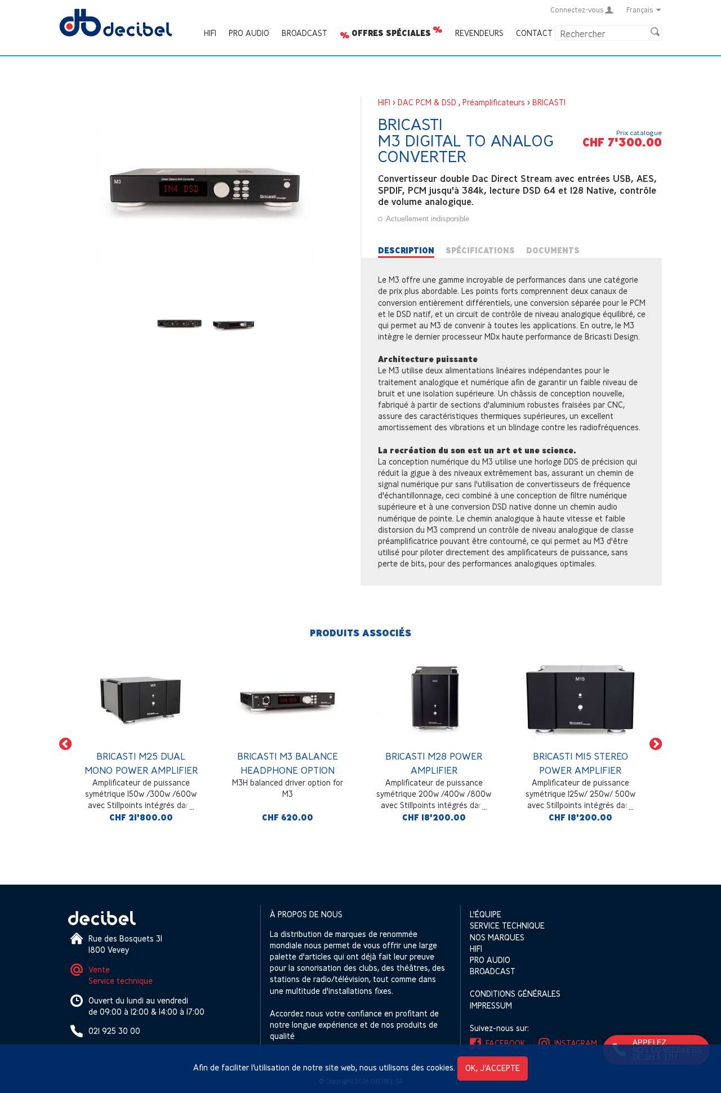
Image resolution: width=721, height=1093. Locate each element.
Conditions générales (515, 993)
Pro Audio (249, 33)
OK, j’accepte (492, 1068)
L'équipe (485, 914)
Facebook (506, 1043)
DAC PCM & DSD (427, 102)
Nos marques (497, 937)
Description (406, 251)
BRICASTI (549, 102)
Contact (534, 33)
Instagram (575, 1043)
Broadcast (304, 33)
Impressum (491, 1005)
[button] (65, 743)
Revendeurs (479, 33)
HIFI (210, 33)
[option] (141, 743)
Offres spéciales (391, 33)
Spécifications (480, 251)
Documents (553, 251)
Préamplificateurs (493, 102)
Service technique (120, 980)
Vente (99, 969)
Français (639, 9)
